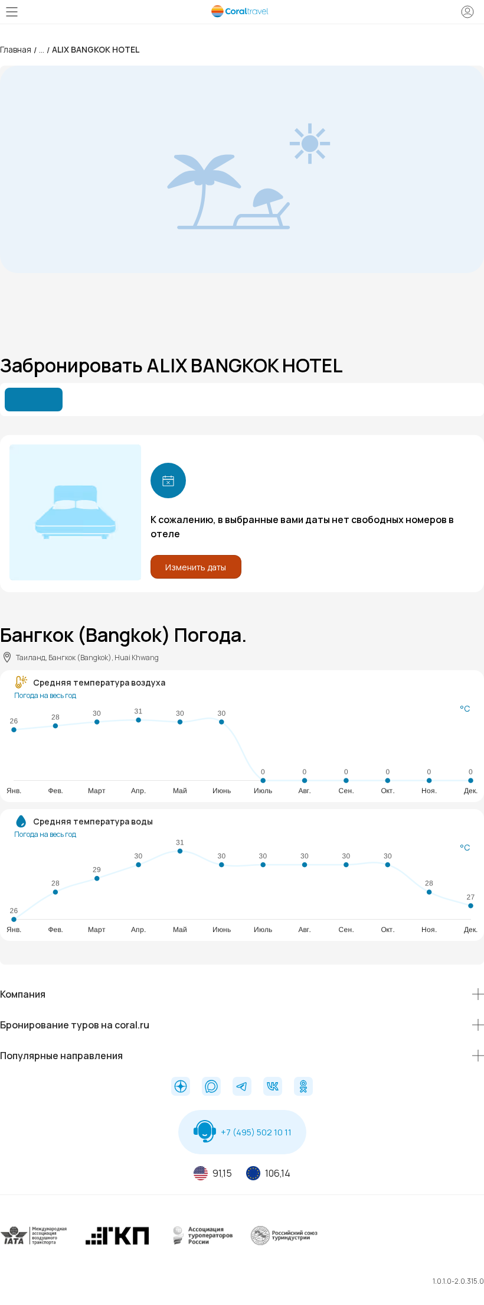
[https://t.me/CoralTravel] (242, 1087)
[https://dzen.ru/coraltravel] (180, 1087)
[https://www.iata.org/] (34, 1245)
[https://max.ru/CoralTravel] (211, 1087)
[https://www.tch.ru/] (117, 1245)
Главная (15, 49)
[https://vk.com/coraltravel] (272, 1087)
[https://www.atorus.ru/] (200, 1245)
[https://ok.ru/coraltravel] (303, 1087)
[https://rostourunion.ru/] (284, 1245)
